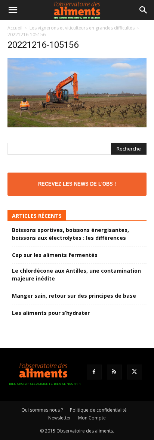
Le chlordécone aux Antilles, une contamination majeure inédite (76, 274)
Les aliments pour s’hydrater (51, 312)
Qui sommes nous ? (42, 410)
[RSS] (114, 372)
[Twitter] (134, 372)
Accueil (14, 28)
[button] (13, 10)
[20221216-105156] (77, 125)
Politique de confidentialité (98, 410)
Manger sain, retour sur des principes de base (74, 295)
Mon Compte (92, 418)
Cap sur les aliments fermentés (55, 254)
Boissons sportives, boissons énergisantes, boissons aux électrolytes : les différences (70, 233)
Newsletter (59, 418)
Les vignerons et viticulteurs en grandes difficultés (82, 28)
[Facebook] (94, 372)
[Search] (143, 10)
